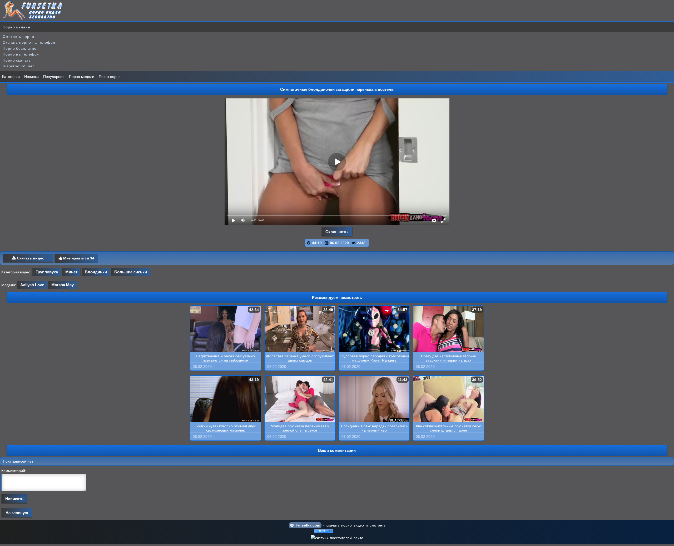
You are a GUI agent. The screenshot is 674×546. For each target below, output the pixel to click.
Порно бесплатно (20, 48)
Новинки (31, 76)
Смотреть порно (18, 36)
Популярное (54, 76)
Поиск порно (110, 76)
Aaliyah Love (32, 285)
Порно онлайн (16, 27)
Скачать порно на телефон (29, 42)
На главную (17, 512)
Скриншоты (337, 231)
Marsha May (62, 285)
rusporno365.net (18, 66)
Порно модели (81, 76)
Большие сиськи (130, 272)
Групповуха (47, 272)
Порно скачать (17, 60)
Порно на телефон (21, 54)
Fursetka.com (307, 525)
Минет (71, 272)
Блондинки (96, 272)
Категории (11, 76)
